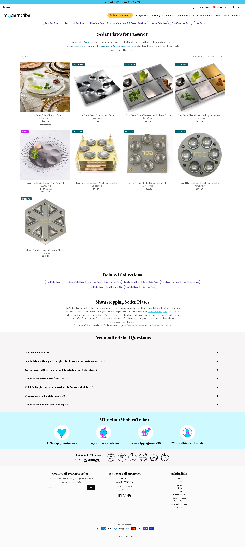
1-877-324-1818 (127, 482)
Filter (28, 56)
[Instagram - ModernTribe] (124, 495)
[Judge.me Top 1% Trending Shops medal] (165, 457)
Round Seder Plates (51, 23)
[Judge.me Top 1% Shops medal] (154, 457)
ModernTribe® (128, 536)
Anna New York (45, 185)
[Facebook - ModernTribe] (120, 495)
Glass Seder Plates (131, 287)
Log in (193, 7)
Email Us (124, 478)
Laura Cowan (106, 45)
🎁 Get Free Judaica (220, 7)
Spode (130, 45)
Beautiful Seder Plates (138, 23)
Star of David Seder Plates (181, 23)
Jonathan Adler (119, 45)
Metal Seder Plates (96, 287)
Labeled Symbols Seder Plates (74, 23)
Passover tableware (135, 325)
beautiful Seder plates (157, 311)
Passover (87, 41)
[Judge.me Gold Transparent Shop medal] (132, 457)
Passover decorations (161, 325)
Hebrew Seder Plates (97, 23)
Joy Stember (97, 185)
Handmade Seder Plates (117, 23)
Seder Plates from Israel (203, 23)
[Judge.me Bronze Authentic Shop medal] (143, 457)
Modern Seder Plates (148, 287)
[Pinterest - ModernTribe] (129, 495)
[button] (118, 109)
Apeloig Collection (45, 118)
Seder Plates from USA (114, 287)
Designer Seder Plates (159, 23)
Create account (204, 7)
